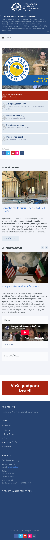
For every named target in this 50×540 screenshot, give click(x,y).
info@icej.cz (13, 467)
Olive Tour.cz (9, 434)
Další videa (8, 344)
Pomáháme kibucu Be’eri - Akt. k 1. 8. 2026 (24, 209)
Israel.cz (7, 425)
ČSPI (6, 438)
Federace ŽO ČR (10, 442)
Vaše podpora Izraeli (25, 388)
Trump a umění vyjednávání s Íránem (20, 286)
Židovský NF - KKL (11, 446)
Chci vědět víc (9, 238)
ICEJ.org (7, 430)
